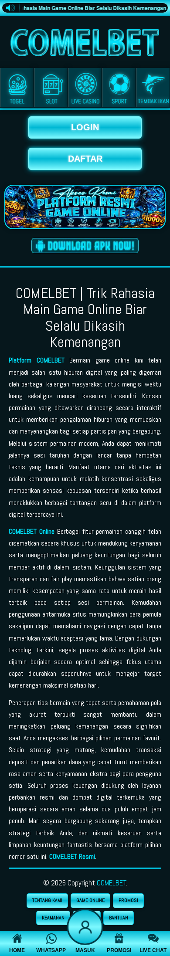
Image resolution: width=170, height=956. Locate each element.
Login (85, 127)
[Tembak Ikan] (153, 89)
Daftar (85, 158)
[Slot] (51, 89)
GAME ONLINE (90, 900)
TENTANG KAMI (47, 900)
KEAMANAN (53, 917)
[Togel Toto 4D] (17, 89)
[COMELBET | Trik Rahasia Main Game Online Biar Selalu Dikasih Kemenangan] (85, 40)
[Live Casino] (85, 89)
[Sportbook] (119, 89)
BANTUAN (118, 917)
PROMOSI (128, 900)
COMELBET (111, 883)
